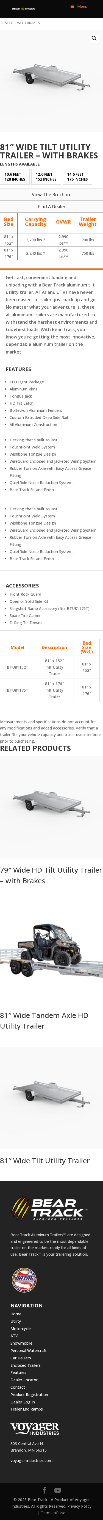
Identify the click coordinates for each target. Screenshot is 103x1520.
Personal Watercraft (28, 1350)
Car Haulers (20, 1357)
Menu (82, 6)
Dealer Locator (24, 1379)
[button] (94, 38)
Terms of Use (53, 1512)
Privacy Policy (79, 1506)
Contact (17, 1387)
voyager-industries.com (31, 1460)
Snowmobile (21, 1343)
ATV (14, 1335)
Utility (15, 1321)
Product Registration (29, 1394)
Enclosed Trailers (25, 1365)
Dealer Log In (22, 1402)
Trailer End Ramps (26, 1409)
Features (18, 1372)
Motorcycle (20, 1328)
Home (15, 1313)
